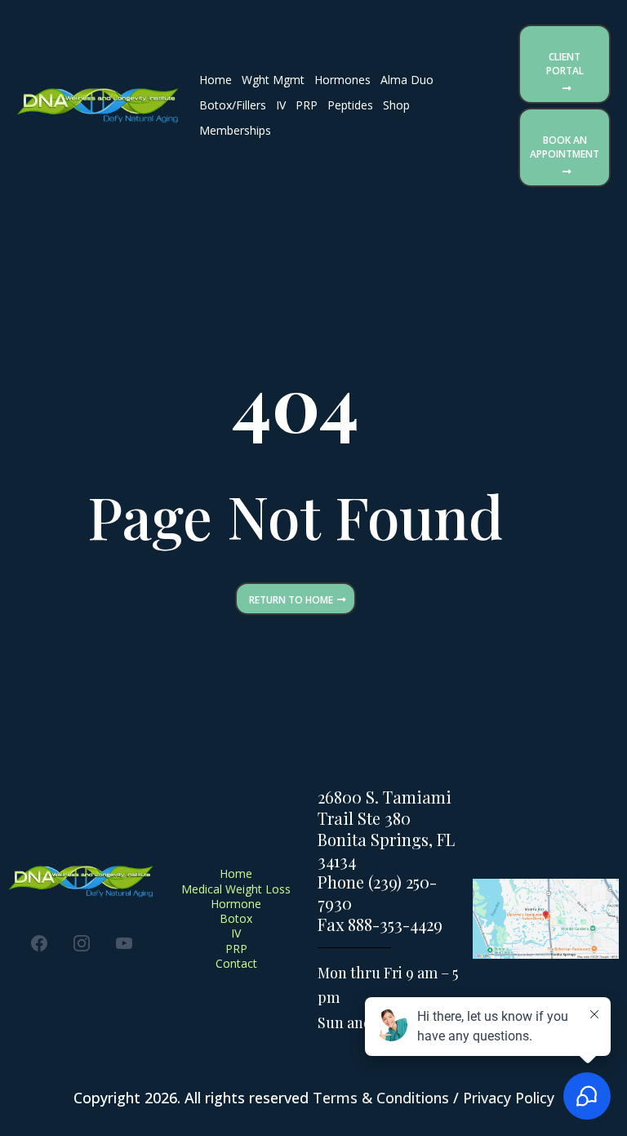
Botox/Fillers (232, 105)
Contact (236, 963)
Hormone (236, 903)
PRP (307, 105)
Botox (236, 918)
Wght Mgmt (273, 79)
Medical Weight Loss (236, 889)
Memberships (235, 130)
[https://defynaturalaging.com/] (98, 105)
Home (215, 79)
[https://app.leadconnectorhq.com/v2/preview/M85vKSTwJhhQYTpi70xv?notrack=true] (81, 882)
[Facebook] (39, 943)
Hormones (342, 79)
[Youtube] (124, 943)
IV (281, 105)
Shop (396, 105)
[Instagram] (81, 943)
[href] (546, 919)
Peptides (350, 105)
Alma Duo (407, 79)
